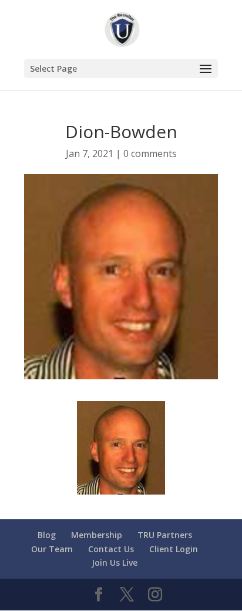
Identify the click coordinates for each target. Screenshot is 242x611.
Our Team (52, 549)
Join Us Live (114, 562)
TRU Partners (164, 534)
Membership (96, 534)
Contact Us (111, 549)
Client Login (173, 549)
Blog (47, 534)
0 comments (150, 153)
